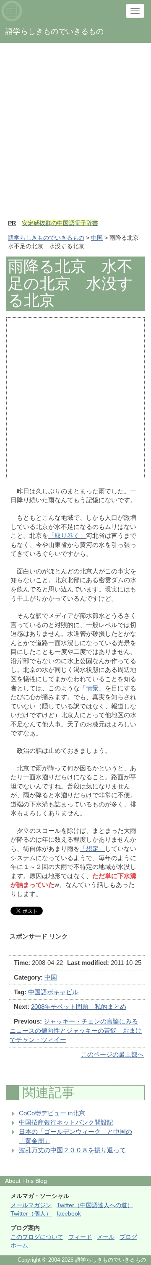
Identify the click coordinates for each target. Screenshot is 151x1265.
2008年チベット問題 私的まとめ (78, 1006)
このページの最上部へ (112, 1054)
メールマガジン (31, 1205)
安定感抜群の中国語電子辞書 (60, 223)
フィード (80, 1237)
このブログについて (36, 1237)
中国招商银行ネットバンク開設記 (66, 1122)
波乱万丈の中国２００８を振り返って (72, 1150)
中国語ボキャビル (53, 991)
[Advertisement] (75, 135)
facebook (69, 1213)
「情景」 (92, 688)
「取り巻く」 (67, 535)
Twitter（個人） (31, 1213)
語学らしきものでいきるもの (46, 237)
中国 (97, 237)
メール (106, 1237)
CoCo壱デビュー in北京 (52, 1113)
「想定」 (92, 848)
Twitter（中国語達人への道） (95, 1205)
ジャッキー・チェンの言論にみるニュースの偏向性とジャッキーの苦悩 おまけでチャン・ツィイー (76, 1030)
